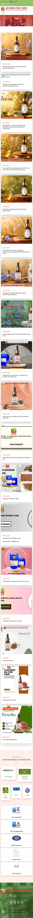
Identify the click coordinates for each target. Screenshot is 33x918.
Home (15, 22)
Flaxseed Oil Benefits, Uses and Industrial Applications (13, 85)
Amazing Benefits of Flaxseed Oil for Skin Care (16, 335)
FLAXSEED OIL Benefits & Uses (12, 621)
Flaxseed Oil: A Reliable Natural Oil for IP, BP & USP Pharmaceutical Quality (16, 169)
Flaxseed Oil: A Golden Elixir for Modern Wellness (16, 417)
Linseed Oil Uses (8, 660)
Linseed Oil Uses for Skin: (11, 499)
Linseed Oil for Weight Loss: (12, 538)
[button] (3, 13)
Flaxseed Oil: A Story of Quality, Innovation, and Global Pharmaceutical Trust (16, 251)
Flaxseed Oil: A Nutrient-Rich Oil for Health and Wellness (14, 294)
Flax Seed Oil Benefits (10, 709)
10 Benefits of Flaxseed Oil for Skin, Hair (16, 581)
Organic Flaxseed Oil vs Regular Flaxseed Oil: (16, 458)
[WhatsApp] (3, 913)
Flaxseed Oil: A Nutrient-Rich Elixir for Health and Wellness (15, 376)
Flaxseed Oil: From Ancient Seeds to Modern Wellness (15, 67)
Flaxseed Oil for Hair (9, 700)
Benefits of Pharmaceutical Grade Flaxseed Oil (14, 210)
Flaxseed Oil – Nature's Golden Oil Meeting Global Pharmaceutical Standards (14, 127)
